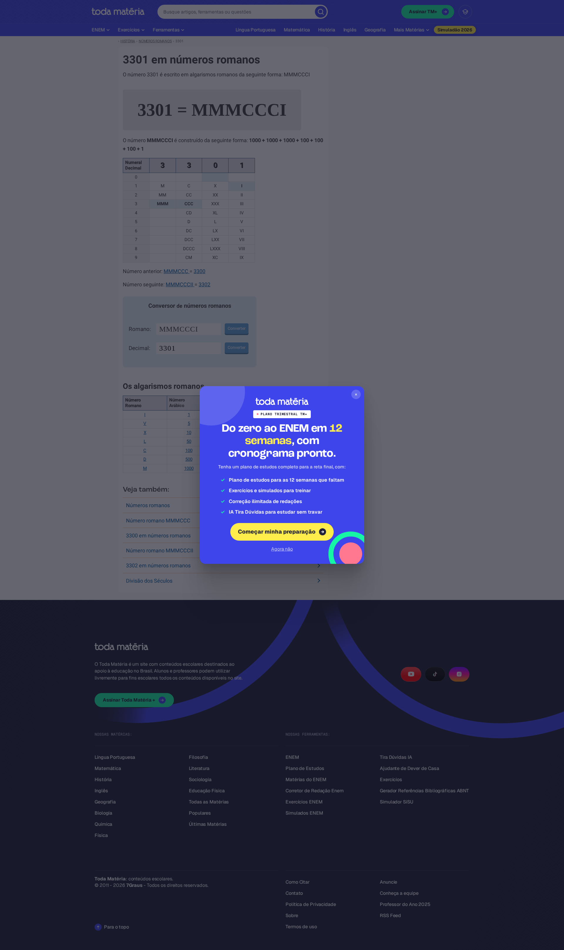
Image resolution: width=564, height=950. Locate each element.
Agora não (282, 549)
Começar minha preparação (276, 531)
